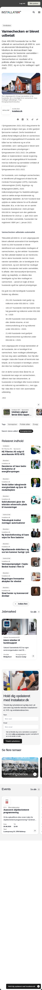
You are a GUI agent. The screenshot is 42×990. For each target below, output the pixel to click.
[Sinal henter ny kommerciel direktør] (21, 592)
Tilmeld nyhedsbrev (13, 741)
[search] (34, 12)
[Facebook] (18, 119)
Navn (5, 715)
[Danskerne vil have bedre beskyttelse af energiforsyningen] (21, 466)
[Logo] (11, 12)
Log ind (22, 3)
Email (5, 723)
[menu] (39, 12)
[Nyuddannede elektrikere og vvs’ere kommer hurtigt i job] (21, 548)
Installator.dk (17, 111)
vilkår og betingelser (18, 734)
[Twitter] (27, 119)
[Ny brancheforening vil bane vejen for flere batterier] (21, 533)
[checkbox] (4, 734)
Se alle (33, 612)
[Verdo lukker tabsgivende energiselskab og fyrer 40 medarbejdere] (21, 484)
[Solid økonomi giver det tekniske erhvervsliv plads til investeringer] (21, 502)
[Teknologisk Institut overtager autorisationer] (21, 519)
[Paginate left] (3, 639)
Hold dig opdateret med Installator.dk (22, 986)
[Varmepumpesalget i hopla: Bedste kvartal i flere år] (21, 562)
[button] (38, 404)
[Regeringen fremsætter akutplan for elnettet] (21, 577)
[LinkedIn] (22, 119)
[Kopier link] (37, 119)
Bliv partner (34, 3)
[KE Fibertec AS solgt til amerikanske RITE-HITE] (21, 450)
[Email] (32, 119)
